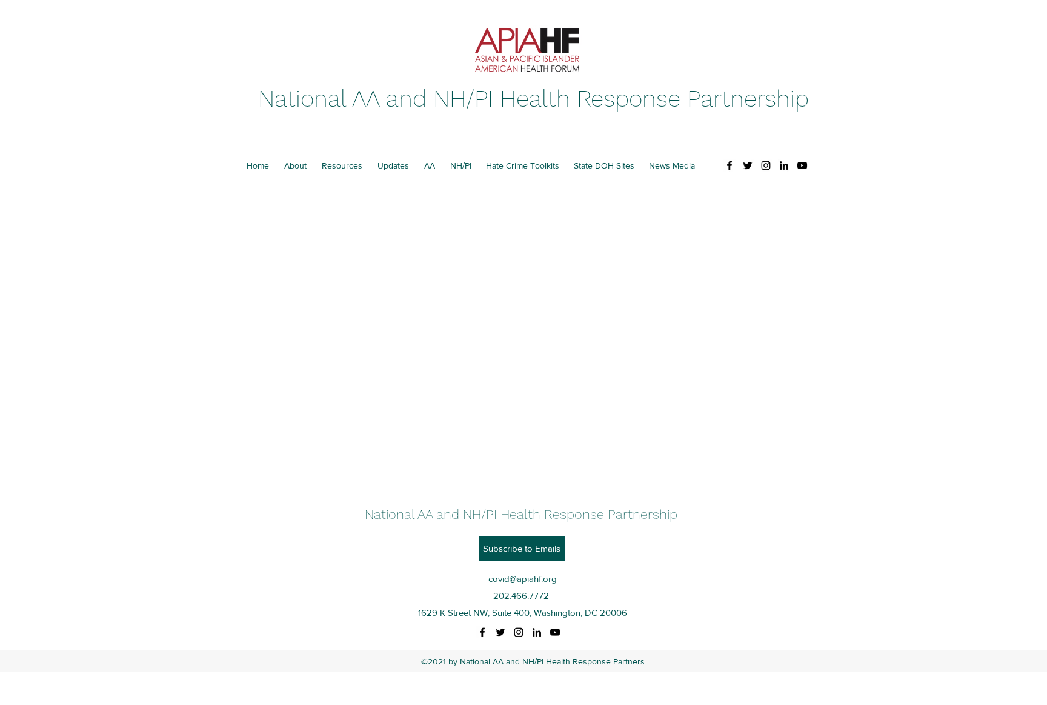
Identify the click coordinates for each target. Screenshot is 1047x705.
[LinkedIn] (784, 165)
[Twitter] (748, 165)
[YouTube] (802, 165)
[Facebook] (729, 165)
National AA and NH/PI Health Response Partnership (533, 98)
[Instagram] (766, 165)
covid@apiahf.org (522, 578)
